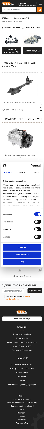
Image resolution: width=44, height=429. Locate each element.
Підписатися (34, 290)
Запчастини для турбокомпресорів (22, 342)
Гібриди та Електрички (22, 350)
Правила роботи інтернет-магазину (22, 403)
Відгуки (22, 416)
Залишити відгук (22, 318)
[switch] (37, 222)
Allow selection (22, 255)
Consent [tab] (8, 172)
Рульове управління (22, 334)
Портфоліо (21, 413)
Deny (22, 262)
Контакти (22, 420)
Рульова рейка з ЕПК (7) (12, 110)
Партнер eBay (22, 423)
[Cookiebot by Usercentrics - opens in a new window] (31, 165)
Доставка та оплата (22, 399)
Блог (22, 409)
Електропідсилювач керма (22, 368)
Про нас (21, 396)
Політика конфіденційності (22, 406)
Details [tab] (22, 172)
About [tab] (36, 172)
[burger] (40, 4)
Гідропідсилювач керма (21, 364)
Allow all (22, 247)
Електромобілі (22, 372)
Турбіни (22, 380)
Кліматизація (22, 338)
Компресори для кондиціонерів (22, 384)
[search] (39, 9)
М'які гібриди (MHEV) (22, 346)
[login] (19, 269)
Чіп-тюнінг (22, 376)
